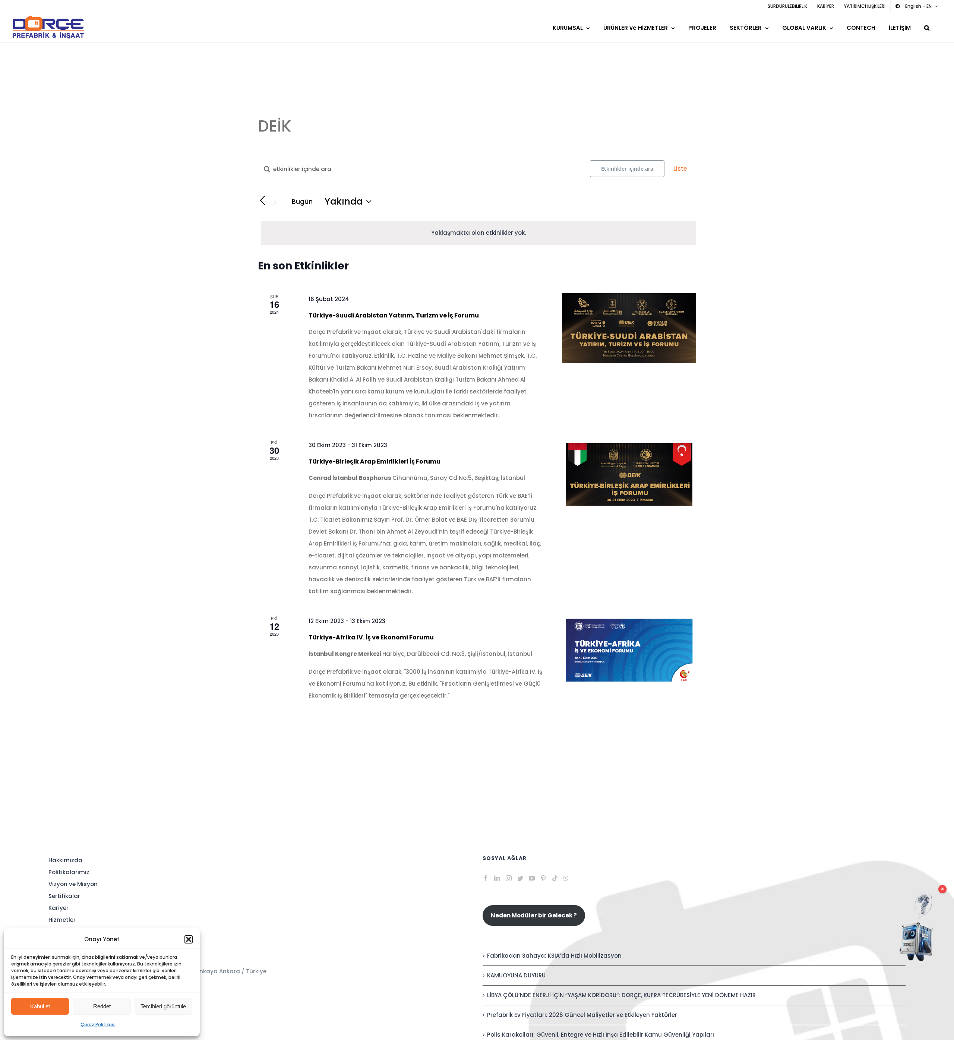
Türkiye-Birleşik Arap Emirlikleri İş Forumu (374, 461)
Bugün (302, 201)
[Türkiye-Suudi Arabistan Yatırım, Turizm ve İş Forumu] (629, 328)
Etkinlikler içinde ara (627, 168)
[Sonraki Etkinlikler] (275, 202)
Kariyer (58, 908)
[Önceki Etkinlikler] (262, 200)
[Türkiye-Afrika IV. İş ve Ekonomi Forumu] (629, 650)
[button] (188, 939)
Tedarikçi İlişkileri (72, 944)
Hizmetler (62, 920)
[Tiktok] (555, 878)
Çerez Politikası (98, 1024)
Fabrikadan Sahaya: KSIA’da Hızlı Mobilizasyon (554, 956)
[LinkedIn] (497, 878)
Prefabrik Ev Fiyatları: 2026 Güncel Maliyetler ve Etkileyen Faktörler (582, 1015)
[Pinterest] (543, 878)
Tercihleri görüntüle (163, 1006)
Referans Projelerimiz (78, 932)
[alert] (478, 233)
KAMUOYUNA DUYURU (516, 975)
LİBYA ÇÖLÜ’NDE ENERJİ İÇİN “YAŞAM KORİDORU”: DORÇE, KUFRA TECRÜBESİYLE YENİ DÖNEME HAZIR (621, 995)
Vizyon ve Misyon (73, 884)
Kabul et (40, 1006)
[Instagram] (509, 878)
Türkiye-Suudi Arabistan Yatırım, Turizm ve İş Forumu (394, 315)
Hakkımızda (65, 860)
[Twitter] (520, 878)
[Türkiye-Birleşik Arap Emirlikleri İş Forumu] (629, 474)
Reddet (102, 1006)
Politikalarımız (68, 872)
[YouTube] (532, 878)
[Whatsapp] (566, 878)
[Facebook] (486, 878)
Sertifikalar (64, 896)
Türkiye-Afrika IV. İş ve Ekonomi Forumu (371, 637)
